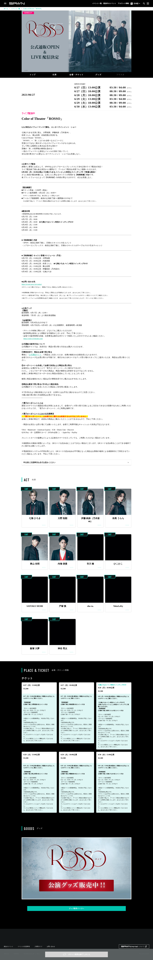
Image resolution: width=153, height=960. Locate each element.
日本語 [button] (136, 3)
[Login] (148, 3)
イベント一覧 (97, 3)
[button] (76, 462)
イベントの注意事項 (24, 946)
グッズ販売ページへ (76, 908)
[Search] (144, 3)
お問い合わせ (51, 946)
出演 (55, 75)
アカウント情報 (123, 3)
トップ (33, 75)
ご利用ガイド (38, 946)
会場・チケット (76, 75)
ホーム (6, 8)
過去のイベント (8, 946)
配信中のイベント (109, 3)
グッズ (98, 75)
